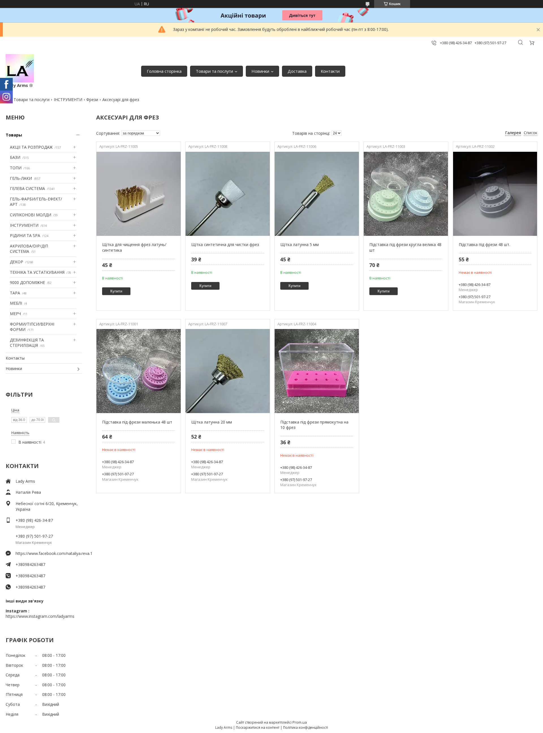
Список (530, 132)
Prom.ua (299, 722)
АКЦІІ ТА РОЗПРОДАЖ (31, 147)
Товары (14, 135)
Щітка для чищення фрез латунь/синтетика (134, 247)
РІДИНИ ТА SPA (25, 235)
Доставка (297, 71)
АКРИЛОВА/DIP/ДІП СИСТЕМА (29, 248)
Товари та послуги (214, 71)
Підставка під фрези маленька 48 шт (137, 422)
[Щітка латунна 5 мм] (317, 193)
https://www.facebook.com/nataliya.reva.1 (49, 553)
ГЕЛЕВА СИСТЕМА (27, 188)
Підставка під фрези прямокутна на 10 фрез (314, 424)
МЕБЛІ (16, 303)
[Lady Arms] (20, 68)
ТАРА (15, 293)
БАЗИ (15, 157)
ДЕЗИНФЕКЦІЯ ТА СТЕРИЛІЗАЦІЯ (27, 342)
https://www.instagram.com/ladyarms (40, 616)
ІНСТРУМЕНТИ (68, 99)
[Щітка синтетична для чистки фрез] (228, 193)
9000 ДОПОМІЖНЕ (27, 282)
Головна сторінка (164, 71)
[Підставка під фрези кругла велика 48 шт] (406, 193)
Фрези (92, 99)
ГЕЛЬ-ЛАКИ (21, 178)
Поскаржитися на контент (257, 727)
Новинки (260, 71)
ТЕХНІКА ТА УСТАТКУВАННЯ (37, 272)
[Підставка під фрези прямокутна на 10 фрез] (317, 371)
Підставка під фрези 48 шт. (484, 244)
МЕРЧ (15, 313)
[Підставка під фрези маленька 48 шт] (138, 371)
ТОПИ (15, 167)
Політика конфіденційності (305, 727)
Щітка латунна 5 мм (299, 244)
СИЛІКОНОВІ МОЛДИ (30, 214)
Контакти (330, 71)
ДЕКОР (16, 261)
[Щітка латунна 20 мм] (228, 371)
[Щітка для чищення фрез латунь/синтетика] (138, 193)
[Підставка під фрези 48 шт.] (495, 193)
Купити (116, 291)
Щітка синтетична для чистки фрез (225, 244)
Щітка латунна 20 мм (211, 422)
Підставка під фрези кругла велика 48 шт (405, 247)
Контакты (15, 358)
